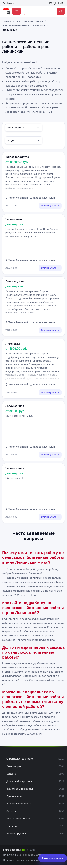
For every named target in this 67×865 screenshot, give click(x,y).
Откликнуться (48, 205)
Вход (52, 3)
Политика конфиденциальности (22, 855)
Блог (61, 3)
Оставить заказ (52, 858)
